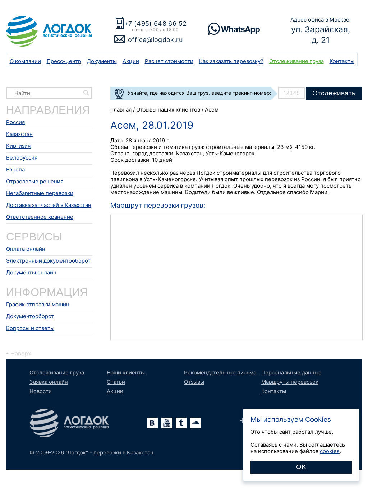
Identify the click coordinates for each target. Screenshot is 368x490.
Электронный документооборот (48, 260)
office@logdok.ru (155, 39)
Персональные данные (291, 372)
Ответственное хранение (39, 216)
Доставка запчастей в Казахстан (48, 205)
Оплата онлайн (25, 248)
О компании (25, 61)
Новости (40, 391)
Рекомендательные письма (220, 372)
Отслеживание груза (296, 61)
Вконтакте (152, 423)
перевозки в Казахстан (123, 452)
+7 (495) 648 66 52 (155, 23)
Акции (131, 61)
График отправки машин (37, 304)
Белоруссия (21, 157)
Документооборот (30, 316)
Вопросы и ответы (30, 328)
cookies (330, 451)
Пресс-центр (64, 61)
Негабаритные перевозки (39, 193)
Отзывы (194, 381)
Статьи (116, 381)
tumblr (181, 423)
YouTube (166, 423)
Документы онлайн (31, 272)
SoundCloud (195, 423)
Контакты (342, 61)
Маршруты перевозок (289, 381)
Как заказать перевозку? (231, 61)
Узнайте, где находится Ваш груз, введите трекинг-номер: (199, 93)
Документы (102, 61)
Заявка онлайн (48, 381)
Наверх (20, 353)
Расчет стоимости (169, 61)
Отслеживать (333, 93)
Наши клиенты (126, 372)
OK (301, 467)
